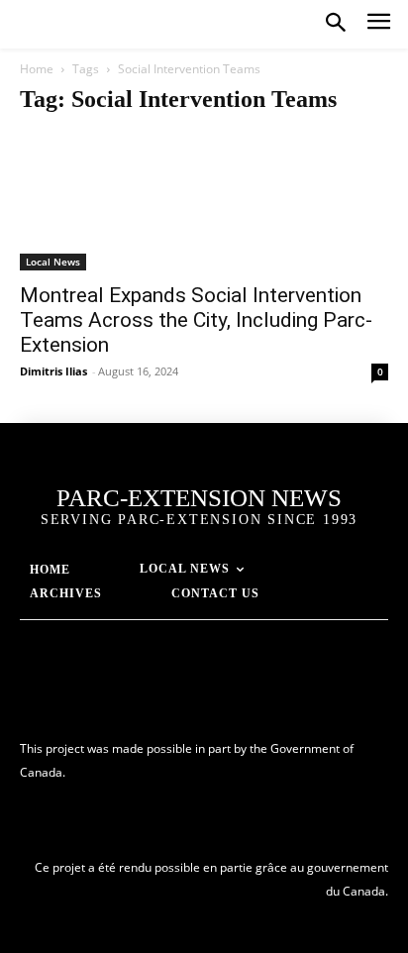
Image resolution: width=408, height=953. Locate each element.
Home (36, 68)
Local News (53, 261)
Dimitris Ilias (53, 371)
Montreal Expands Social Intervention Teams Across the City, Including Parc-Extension (196, 320)
